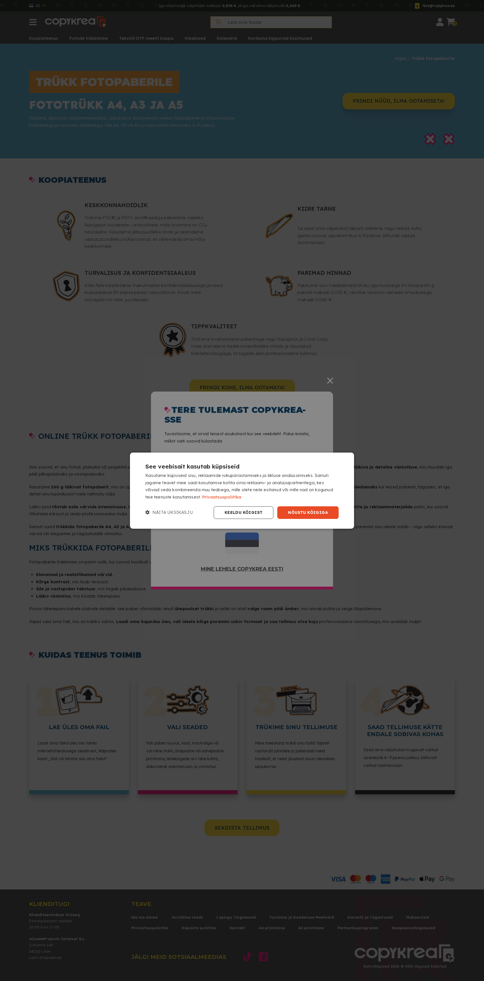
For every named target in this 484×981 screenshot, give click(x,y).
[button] (169, 512)
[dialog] (242, 490)
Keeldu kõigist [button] (244, 512)
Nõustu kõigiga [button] (308, 512)
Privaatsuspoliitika (221, 497)
